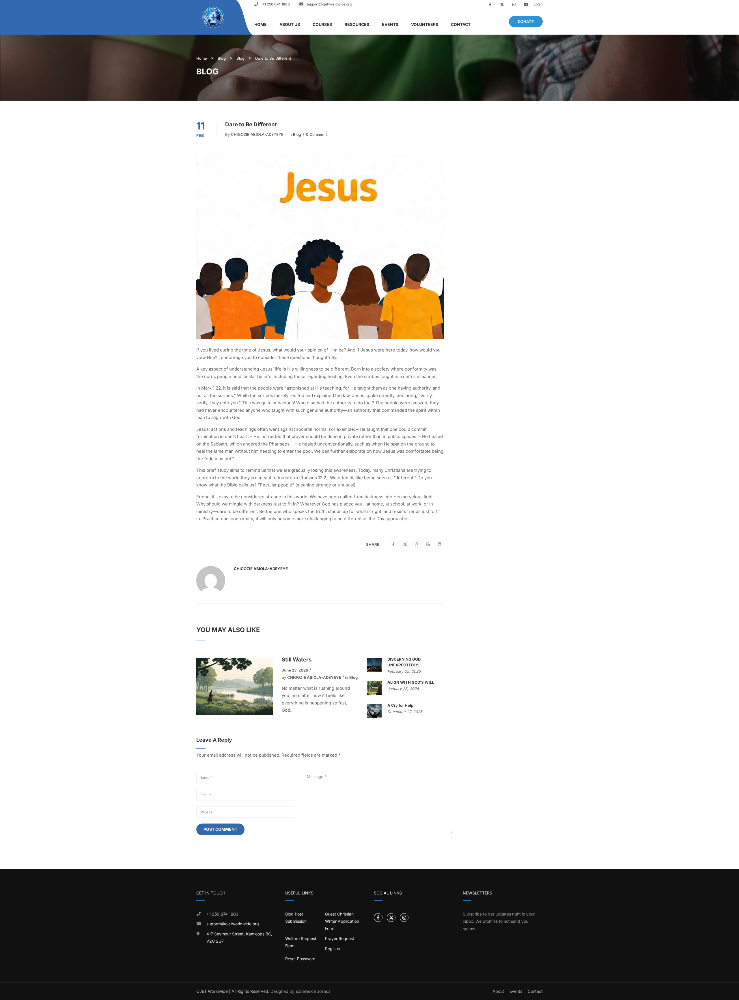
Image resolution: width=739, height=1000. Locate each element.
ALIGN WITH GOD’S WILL (410, 682)
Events (390, 24)
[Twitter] (405, 544)
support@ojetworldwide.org (329, 4)
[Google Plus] (428, 544)
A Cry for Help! (401, 705)
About (498, 991)
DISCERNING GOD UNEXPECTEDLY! (404, 662)
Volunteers (424, 24)
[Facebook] (393, 544)
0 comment (316, 134)
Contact (461, 24)
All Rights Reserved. (250, 991)
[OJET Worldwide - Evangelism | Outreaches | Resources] (214, 17)
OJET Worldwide (212, 991)
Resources (357, 24)
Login (538, 4)
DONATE (526, 21)
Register (333, 948)
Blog (222, 58)
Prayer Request (339, 938)
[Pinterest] (416, 544)
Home (260, 24)
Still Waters (297, 659)
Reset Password (300, 958)
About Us (289, 24)
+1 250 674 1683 (275, 4)
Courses (322, 24)
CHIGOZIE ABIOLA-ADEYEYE (257, 134)
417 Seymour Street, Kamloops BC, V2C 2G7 (239, 937)
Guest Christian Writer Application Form (342, 921)
